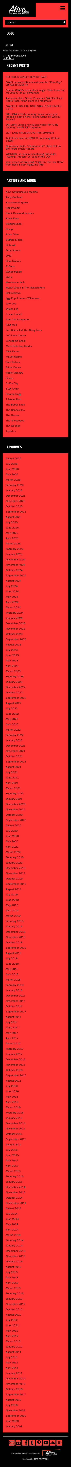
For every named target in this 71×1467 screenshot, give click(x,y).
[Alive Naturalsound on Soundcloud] (52, 1443)
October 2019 (14, 878)
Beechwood (13, 207)
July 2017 (12, 1022)
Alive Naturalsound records (22, 191)
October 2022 (14, 692)
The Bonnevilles (15, 409)
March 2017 (13, 1043)
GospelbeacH (14, 271)
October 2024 (14, 570)
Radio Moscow (14, 372)
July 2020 (12, 830)
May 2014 (12, 1224)
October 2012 (14, 1309)
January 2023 (14, 681)
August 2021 (13, 766)
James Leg (12, 308)
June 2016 (12, 1091)
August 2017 (13, 1016)
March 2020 (13, 852)
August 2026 (13, 458)
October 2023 (14, 634)
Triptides (11, 431)
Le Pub (8, 58)
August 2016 (13, 1080)
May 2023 (12, 660)
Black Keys (12, 218)
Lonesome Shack (16, 340)
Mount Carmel (14, 356)
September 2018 (16, 947)
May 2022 (12, 719)
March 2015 (13, 1171)
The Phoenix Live (14, 55)
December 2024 (15, 559)
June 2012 (12, 1325)
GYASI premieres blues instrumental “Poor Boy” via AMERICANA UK (34, 83)
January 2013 (14, 1298)
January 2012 (14, 1346)
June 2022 (12, 713)
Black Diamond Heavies (20, 213)
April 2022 (12, 724)
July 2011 (12, 1357)
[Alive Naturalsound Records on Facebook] (25, 1443)
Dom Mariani (13, 261)
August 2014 (13, 1208)
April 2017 (12, 1038)
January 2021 (14, 798)
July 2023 (12, 649)
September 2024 (16, 575)
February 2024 (15, 612)
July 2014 (12, 1213)
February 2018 (15, 985)
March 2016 (13, 1107)
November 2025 (15, 501)
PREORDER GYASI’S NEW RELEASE (26, 76)
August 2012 (13, 1314)
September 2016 (16, 1075)
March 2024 (13, 607)
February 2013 (15, 1293)
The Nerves (12, 415)
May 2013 (12, 1277)
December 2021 (15, 745)
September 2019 (16, 883)
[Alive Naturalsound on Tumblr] (32, 1443)
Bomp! (10, 229)
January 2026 (14, 490)
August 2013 (13, 1266)
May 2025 (12, 532)
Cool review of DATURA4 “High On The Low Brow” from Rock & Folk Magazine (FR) (35, 163)
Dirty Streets (13, 250)
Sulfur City (12, 383)
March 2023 (13, 671)
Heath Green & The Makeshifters (25, 287)
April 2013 (12, 1282)
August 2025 (13, 517)
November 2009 (15, 1410)
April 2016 (12, 1102)
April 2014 (12, 1229)
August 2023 (13, 644)
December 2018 (15, 931)
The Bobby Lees (15, 404)
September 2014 (16, 1203)
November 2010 (15, 1383)
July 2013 (12, 1272)
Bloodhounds (13, 223)
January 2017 (14, 1054)
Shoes (9, 378)
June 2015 (12, 1155)
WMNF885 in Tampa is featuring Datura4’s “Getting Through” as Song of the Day (31, 155)
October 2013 (14, 1261)
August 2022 (13, 703)
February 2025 (15, 548)
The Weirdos (13, 425)
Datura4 (11, 245)
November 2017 (15, 1000)
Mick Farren (12, 351)
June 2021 (12, 777)
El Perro (10, 266)
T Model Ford (13, 399)
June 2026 (12, 469)
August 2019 (13, 889)
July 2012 (12, 1320)
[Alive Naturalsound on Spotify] (59, 1443)
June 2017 (12, 1027)
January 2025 (14, 554)
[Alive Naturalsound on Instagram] (18, 1443)
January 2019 (14, 926)
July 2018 (12, 958)
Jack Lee (11, 303)
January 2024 (14, 618)
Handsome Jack (15, 282)
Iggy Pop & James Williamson (23, 298)
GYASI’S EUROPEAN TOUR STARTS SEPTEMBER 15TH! (33, 107)
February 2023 (15, 676)
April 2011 (12, 1367)
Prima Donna (13, 367)
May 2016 (12, 1096)
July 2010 (12, 1405)
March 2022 (13, 729)
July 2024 (12, 586)
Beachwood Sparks (17, 202)
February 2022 (15, 735)
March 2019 (13, 915)
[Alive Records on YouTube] (46, 1443)
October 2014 (14, 1197)
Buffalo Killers (14, 239)
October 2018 (14, 942)
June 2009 (12, 1421)
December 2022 (15, 687)
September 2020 (16, 820)
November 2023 (15, 628)
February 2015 (15, 1176)
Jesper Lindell (14, 314)
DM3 (9, 255)
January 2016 (14, 1117)
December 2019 (15, 868)
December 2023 (15, 623)
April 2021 (12, 782)
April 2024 (12, 602)
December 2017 (15, 995)
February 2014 (15, 1240)
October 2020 (14, 814)
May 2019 (12, 905)
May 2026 (12, 474)
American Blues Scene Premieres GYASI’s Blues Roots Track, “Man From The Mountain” (34, 99)
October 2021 (14, 756)
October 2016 (14, 1070)
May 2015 (12, 1160)
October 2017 (14, 1006)
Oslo (11, 33)
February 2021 (15, 793)
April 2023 (12, 665)
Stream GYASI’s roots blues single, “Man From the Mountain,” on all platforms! (35, 91)
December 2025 (15, 495)
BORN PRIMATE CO (41, 1459)
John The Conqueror (18, 319)
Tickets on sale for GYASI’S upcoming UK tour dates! (33, 139)
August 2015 (13, 1144)
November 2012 (15, 1304)
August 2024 (13, 580)
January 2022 (14, 740)
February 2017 (15, 1048)
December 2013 (15, 1250)
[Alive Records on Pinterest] (39, 1443)
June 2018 (12, 963)
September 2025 (16, 511)
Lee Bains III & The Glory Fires (24, 330)
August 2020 (13, 825)
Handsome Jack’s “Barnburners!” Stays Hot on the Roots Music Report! (33, 147)
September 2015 (16, 1139)
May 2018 (12, 969)
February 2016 (15, 1112)
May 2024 (12, 596)
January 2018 (14, 990)
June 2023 (12, 655)
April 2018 (12, 974)
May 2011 (12, 1362)
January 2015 (14, 1181)
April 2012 (12, 1336)
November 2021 (15, 751)
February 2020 (15, 857)
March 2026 (13, 479)
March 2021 (13, 788)
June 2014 (12, 1219)
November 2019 (15, 873)
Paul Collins (13, 362)
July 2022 (12, 708)
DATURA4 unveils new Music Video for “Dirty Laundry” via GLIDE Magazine (32, 126)
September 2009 (16, 1415)
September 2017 (16, 1011)
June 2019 (12, 899)
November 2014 (15, 1192)
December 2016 (15, 1059)
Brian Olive (12, 234)
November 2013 (15, 1256)
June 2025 (12, 527)
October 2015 (14, 1133)
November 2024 (15, 564)
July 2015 (12, 1149)
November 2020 (15, 809)
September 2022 (16, 697)
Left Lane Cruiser (16, 335)
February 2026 (15, 485)
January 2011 (14, 1373)
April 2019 (12, 910)
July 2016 (12, 1086)
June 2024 (12, 591)
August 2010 (13, 1399)
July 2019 (12, 894)
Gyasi (9, 277)
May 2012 (12, 1330)
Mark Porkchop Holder (19, 346)
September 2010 (16, 1394)
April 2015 (12, 1165)
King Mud (11, 324)
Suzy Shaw (12, 388)
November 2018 (15, 937)
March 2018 (13, 979)
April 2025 (12, 538)
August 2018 (13, 953)
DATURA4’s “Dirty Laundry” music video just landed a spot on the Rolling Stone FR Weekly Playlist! (33, 117)
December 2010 (15, 1378)
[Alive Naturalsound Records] (19, 12)
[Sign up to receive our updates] (12, 1443)
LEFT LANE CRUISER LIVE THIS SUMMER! (30, 132)
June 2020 (12, 836)
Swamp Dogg (13, 394)
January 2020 (14, 862)
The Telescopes (15, 420)
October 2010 (14, 1389)
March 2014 (13, 1234)
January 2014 (14, 1245)
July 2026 (12, 463)
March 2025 (13, 543)
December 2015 (15, 1123)
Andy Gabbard (14, 197)
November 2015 (15, 1128)
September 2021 (16, 761)
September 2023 (16, 639)
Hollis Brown (13, 292)
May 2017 (12, 1032)
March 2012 (13, 1341)
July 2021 (12, 772)
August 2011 (13, 1351)
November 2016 (15, 1064)
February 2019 (15, 921)
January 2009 (14, 1426)
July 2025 (12, 522)
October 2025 (14, 506)
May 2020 (12, 841)
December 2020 (15, 804)
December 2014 (15, 1187)
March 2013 (13, 1288)
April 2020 (12, 846)
